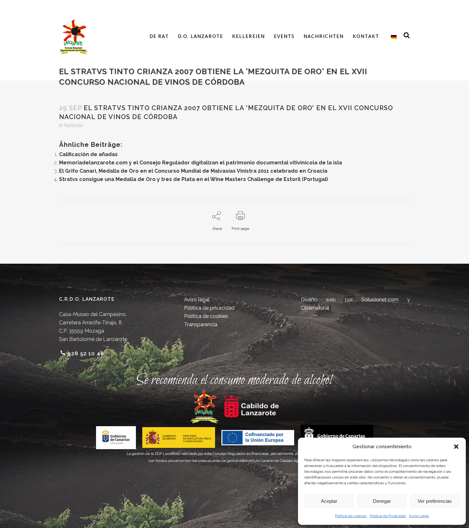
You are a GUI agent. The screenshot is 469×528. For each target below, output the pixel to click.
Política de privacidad (209, 308)
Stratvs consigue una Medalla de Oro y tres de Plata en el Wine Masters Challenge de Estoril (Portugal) (193, 179)
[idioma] (392, 37)
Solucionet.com (379, 300)
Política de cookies (351, 516)
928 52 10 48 (85, 353)
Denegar (382, 501)
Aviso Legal (419, 516)
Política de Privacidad (388, 516)
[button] (456, 446)
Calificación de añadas (88, 154)
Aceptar (329, 501)
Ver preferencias (435, 501)
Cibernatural (315, 308)
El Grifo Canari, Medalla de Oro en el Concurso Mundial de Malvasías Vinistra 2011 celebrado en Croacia (193, 171)
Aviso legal (197, 300)
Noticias (73, 125)
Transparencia (200, 324)
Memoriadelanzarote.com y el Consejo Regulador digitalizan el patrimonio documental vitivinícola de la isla (200, 163)
